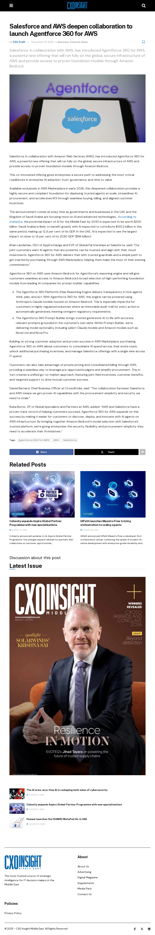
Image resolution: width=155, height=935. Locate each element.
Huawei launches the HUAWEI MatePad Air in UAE (56, 819)
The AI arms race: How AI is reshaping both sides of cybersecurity (66, 790)
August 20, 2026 (90, 530)
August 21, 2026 (19, 530)
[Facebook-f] (134, 929)
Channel (75, 42)
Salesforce (70, 440)
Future (87, 514)
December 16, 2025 (42, 42)
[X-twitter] (142, 929)
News (84, 42)
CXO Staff (19, 42)
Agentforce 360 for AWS (34, 440)
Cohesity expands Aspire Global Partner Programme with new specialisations (74, 804)
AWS (56, 440)
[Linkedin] (149, 929)
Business (63, 42)
